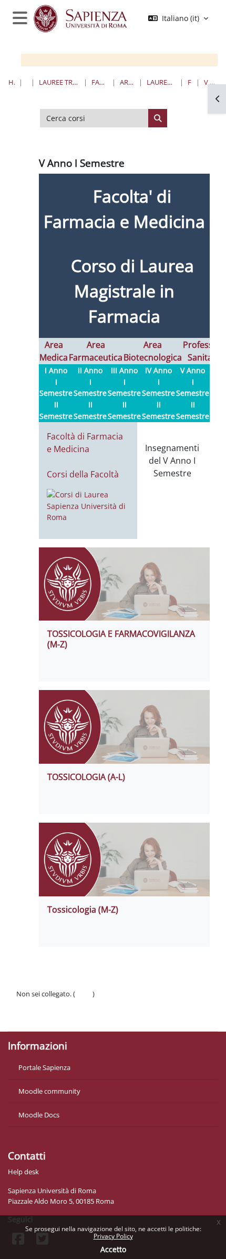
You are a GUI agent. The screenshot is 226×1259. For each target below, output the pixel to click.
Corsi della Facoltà (83, 474)
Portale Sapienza (44, 1067)
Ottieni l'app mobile (47, 1016)
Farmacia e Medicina (99, 82)
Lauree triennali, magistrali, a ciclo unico (59, 82)
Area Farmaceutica (127, 82)
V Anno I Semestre (211, 82)
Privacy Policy (113, 1236)
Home (11, 82)
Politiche (29, 1005)
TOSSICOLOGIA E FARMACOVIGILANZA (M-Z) (121, 639)
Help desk (23, 1171)
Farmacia (190, 82)
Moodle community (49, 1091)
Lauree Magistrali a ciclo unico (161, 82)
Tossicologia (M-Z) (82, 909)
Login (84, 993)
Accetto (113, 1249)
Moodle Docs (38, 1115)
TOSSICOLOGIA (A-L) (86, 777)
